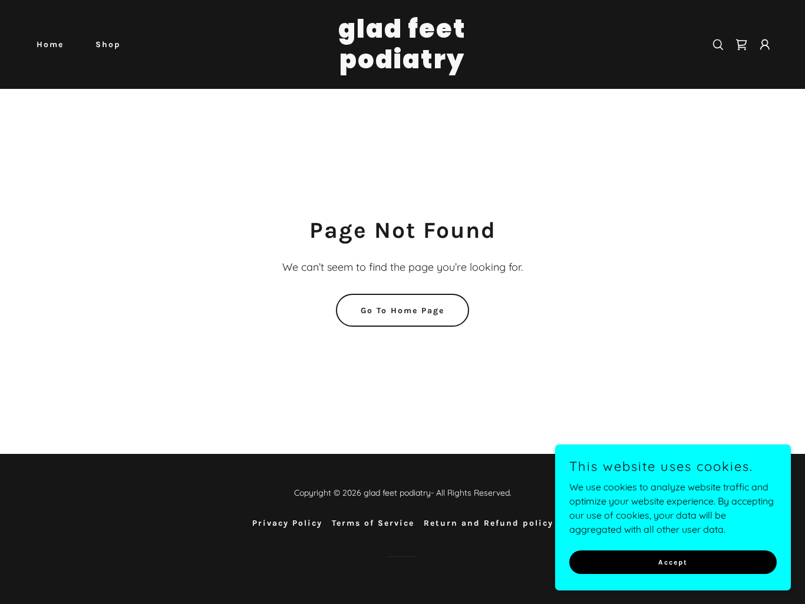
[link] (402, 65)
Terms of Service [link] (373, 523)
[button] (765, 45)
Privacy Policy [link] (287, 523)
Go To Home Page (402, 311)
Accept (673, 561)
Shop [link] (108, 44)
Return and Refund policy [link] (488, 523)
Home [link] (50, 44)
